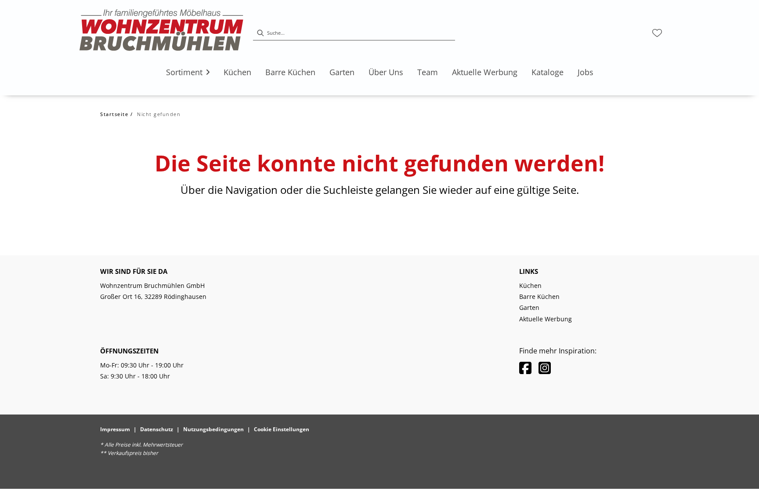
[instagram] (545, 367)
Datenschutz (156, 429)
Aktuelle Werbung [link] (545, 319)
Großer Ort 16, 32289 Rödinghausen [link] (153, 296)
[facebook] (525, 367)
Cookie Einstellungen (281, 429)
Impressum (115, 429)
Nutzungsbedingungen (213, 429)
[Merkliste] (657, 33)
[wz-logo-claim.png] (161, 33)
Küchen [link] (530, 285)
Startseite (114, 114)
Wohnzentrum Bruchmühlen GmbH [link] (152, 285)
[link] (184, 72)
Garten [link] (529, 307)
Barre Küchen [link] (539, 296)
